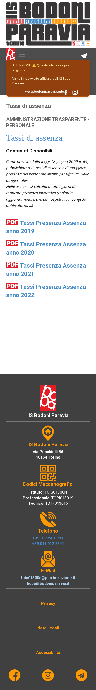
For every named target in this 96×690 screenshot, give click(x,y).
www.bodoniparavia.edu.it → (48, 91)
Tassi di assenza (28, 106)
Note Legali (48, 628)
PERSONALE (20, 125)
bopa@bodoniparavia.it (48, 583)
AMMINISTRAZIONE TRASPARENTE (46, 119)
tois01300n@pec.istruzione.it (48, 577)
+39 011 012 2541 (48, 543)
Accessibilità (48, 652)
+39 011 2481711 (48, 538)
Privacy (48, 603)
